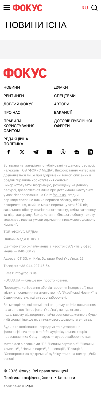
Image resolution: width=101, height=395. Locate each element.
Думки (61, 87)
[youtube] (49, 152)
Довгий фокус (19, 104)
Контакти (66, 377)
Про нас (12, 112)
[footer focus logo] (25, 73)
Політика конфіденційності (29, 377)
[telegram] (35, 152)
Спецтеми (65, 95)
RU (85, 7)
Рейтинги (14, 95)
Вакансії (63, 112)
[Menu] (7, 7)
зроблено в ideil (19, 386)
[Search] (94, 8)
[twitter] (22, 152)
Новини (12, 87)
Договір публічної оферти (73, 123)
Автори (61, 104)
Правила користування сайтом (19, 125)
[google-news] (76, 152)
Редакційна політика (16, 141)
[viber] (63, 152)
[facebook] (8, 152)
